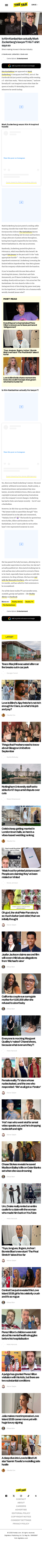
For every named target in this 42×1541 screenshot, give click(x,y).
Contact (21, 1499)
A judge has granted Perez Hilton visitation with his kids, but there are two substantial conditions (20, 1377)
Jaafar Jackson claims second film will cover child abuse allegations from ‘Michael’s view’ (20, 958)
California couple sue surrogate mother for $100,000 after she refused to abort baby (19, 1000)
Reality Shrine (17, 602)
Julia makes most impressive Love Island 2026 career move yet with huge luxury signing (20, 1419)
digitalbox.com (23, 1538)
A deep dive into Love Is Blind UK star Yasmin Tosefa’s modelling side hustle (21, 1461)
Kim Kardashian (8, 71)
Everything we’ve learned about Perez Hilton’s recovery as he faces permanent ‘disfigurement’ (20, 325)
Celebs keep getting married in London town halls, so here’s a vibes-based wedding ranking (18, 832)
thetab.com (17, 1533)
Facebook (13, 597)
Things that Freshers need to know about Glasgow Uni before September (20, 748)
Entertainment (22, 58)
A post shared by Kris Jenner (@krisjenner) (21, 476)
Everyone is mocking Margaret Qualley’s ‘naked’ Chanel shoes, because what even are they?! (19, 1042)
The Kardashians (25, 232)
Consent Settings (21, 1520)
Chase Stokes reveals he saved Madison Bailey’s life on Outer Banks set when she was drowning (21, 1167)
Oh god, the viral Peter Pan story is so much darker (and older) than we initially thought (21, 916)
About (21, 1503)
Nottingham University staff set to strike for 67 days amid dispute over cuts (21, 790)
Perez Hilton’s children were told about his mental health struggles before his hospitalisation (19, 1335)
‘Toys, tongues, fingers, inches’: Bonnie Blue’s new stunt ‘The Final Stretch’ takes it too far (21, 352)
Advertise (21, 1510)
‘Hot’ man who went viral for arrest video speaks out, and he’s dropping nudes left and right (21, 1125)
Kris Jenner (12, 255)
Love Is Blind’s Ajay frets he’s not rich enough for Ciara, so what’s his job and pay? (21, 706)
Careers (21, 1506)
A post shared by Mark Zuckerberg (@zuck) (21, 182)
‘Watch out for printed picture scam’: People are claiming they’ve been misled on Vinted (21, 874)
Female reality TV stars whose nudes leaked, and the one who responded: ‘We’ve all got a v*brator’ (21, 1083)
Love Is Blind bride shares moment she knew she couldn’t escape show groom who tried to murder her (19, 380)
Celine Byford (11, 58)
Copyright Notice (21, 1517)
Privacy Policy (21, 1524)
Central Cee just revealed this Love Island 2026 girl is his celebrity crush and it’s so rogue (21, 1293)
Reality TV (29, 602)
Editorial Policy (21, 1513)
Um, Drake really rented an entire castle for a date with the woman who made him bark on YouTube (19, 1209)
